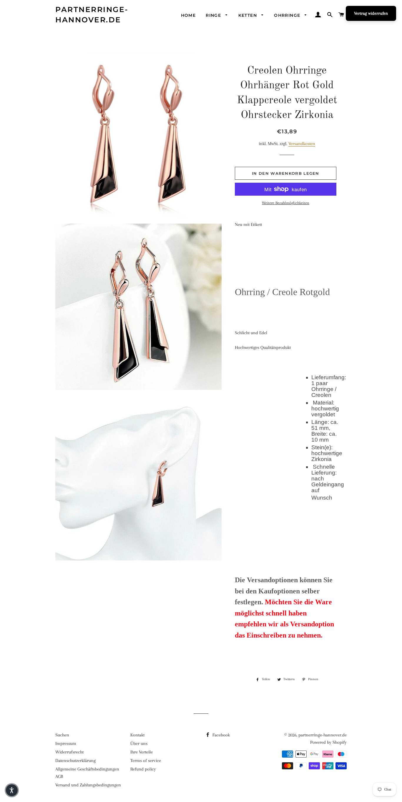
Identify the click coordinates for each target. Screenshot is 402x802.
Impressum (65, 743)
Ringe (214, 15)
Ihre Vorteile (141, 752)
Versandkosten (301, 143)
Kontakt (137, 735)
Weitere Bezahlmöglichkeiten (285, 203)
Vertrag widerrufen (371, 13)
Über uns (138, 743)
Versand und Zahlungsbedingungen (88, 785)
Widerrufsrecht (69, 752)
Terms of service (145, 760)
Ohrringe (288, 15)
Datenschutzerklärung (75, 760)
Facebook (220, 735)
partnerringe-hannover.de (92, 14)
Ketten (248, 15)
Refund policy (143, 769)
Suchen (62, 735)
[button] (12, 790)
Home (188, 15)
